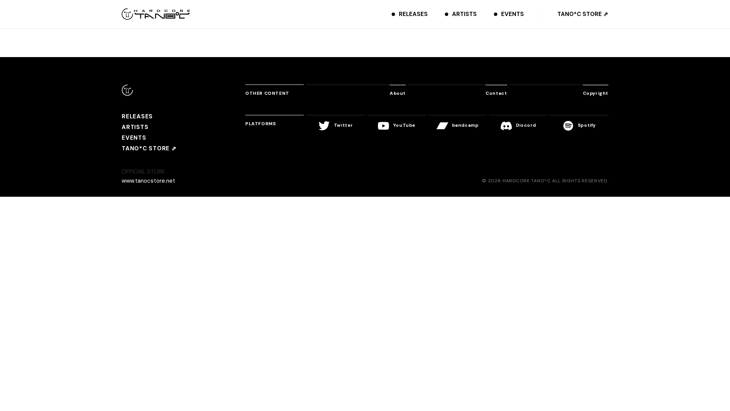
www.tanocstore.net (148, 181)
